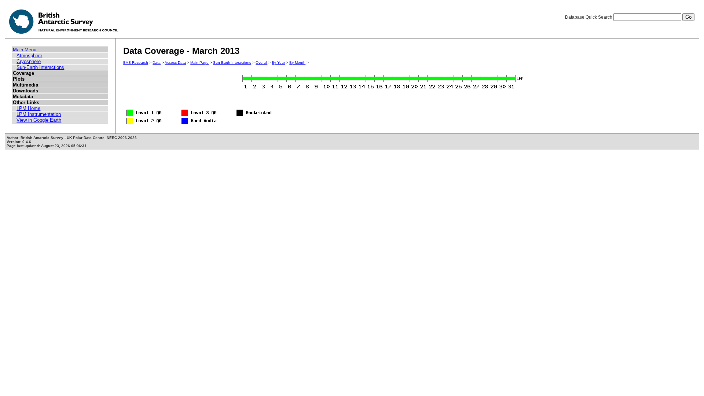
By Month (297, 62)
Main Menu (24, 49)
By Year (278, 62)
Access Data (175, 62)
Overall (261, 62)
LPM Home (28, 108)
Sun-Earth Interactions (40, 67)
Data (157, 62)
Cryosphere (28, 61)
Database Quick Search (589, 17)
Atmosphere (29, 55)
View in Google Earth (38, 120)
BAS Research (135, 62)
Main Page (199, 62)
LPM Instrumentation (38, 114)
